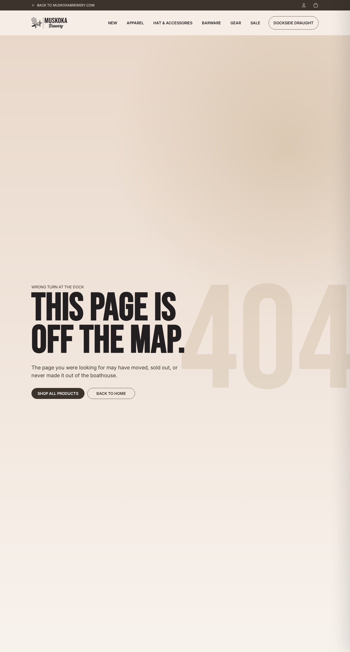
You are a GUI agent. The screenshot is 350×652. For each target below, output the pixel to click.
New (112, 22)
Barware (211, 22)
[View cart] (316, 5)
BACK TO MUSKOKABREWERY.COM (66, 5)
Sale (255, 22)
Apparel (135, 22)
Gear (235, 22)
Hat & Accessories (172, 22)
